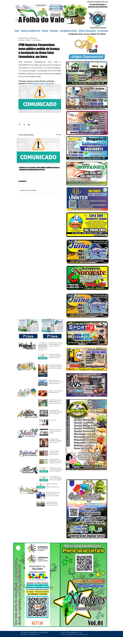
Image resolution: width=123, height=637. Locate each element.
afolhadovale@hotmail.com (73, 633)
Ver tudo (58, 134)
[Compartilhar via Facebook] (19, 124)
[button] (54, 31)
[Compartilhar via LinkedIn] (29, 124)
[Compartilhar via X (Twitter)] (24, 124)
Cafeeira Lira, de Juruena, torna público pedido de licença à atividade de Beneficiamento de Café (39, 168)
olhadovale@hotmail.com (98, 2)
